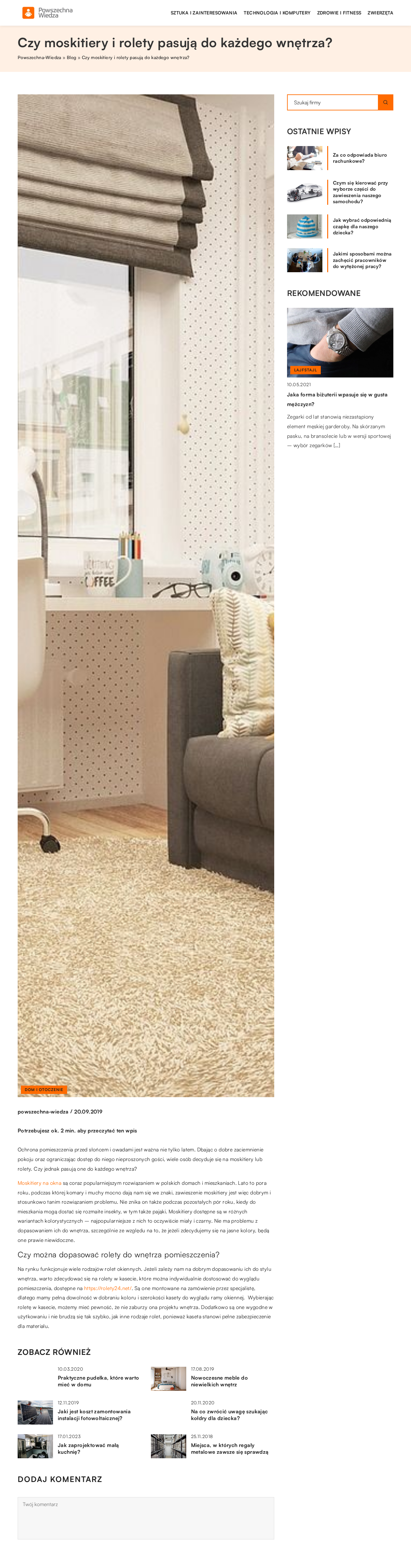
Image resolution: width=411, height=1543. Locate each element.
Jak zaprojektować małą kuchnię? (88, 1448)
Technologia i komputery (277, 12)
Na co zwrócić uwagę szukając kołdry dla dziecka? (229, 1414)
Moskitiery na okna (39, 1183)
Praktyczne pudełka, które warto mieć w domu (98, 1381)
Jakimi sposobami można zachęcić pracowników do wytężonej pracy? (362, 260)
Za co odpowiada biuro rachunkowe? (360, 158)
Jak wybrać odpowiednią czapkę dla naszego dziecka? (362, 226)
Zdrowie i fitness (339, 12)
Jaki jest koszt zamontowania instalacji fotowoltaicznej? (94, 1414)
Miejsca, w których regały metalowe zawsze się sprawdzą (230, 1448)
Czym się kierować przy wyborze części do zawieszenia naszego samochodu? (360, 192)
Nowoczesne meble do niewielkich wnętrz (219, 1381)
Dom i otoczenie (44, 1089)
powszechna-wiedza (43, 1111)
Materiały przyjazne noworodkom (329, 325)
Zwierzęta (380, 12)
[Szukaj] (385, 102)
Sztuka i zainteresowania (204, 12)
